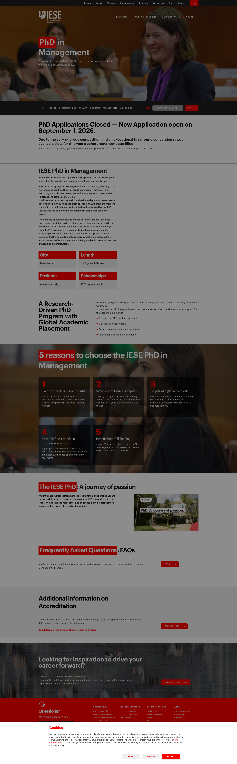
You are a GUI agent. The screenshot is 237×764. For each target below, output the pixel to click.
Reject (131, 756)
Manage (151, 756)
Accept (171, 756)
